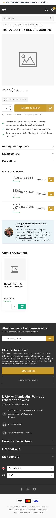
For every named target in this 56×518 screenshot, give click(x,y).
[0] (52, 9)
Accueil (5, 25)
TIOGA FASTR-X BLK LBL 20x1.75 (27, 25)
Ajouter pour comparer (11, 114)
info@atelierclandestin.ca (20, 432)
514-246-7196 (25, 237)
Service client (28, 370)
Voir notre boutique (28, 380)
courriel (43, 235)
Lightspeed (41, 509)
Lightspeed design (21, 512)
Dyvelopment (37, 512)
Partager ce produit (32, 114)
